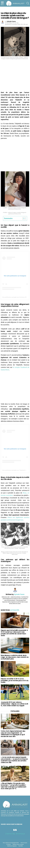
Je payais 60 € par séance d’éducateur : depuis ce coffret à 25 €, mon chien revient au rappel (14, 704)
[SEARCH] (27, 3)
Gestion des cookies (18, 844)
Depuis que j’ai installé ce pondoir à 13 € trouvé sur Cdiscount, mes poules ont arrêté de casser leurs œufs (14, 633)
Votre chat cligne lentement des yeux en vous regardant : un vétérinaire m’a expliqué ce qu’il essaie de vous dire (13, 733)
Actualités (14, 610)
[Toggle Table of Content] (23, 218)
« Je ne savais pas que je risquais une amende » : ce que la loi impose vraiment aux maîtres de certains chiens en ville (14, 760)
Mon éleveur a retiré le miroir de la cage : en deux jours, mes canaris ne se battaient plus (14, 657)
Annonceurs (24, 842)
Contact (8, 844)
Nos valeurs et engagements (11, 842)
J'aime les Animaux (15, 833)
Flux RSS (20, 846)
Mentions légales (12, 846)
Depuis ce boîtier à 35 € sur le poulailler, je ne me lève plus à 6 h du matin (14, 680)
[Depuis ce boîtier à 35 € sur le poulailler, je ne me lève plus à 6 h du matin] (15, 669)
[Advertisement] (15, 76)
